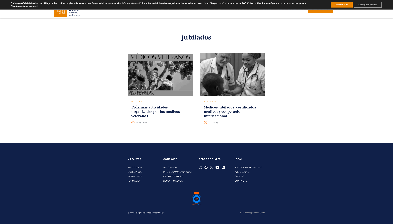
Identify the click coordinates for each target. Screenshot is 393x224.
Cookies (240, 176)
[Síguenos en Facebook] (206, 168)
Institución (135, 167)
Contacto (241, 180)
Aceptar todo (341, 4)
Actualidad (135, 176)
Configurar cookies (367, 4)
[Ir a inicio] (67, 16)
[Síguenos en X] (211, 168)
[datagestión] (196, 199)
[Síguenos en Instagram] (200, 168)
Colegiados (135, 171)
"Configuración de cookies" (24, 6)
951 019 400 (170, 167)
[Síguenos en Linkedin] (223, 168)
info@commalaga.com (177, 171)
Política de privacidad (248, 167)
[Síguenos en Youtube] (217, 168)
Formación (134, 180)
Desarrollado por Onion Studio (252, 212)
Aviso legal (242, 171)
